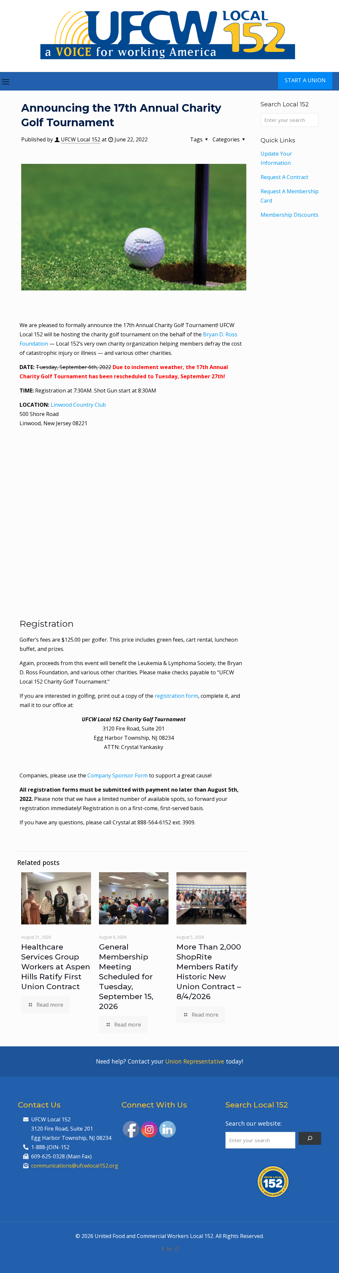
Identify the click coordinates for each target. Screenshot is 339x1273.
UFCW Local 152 (80, 139)
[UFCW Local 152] (169, 36)
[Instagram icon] (176, 1248)
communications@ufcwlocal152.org (74, 1165)
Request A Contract (284, 177)
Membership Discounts (289, 214)
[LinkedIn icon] (169, 1248)
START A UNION (305, 80)
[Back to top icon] (307, 1259)
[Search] (310, 1138)
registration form (176, 695)
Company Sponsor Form (117, 775)
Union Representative (194, 1061)
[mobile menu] (5, 81)
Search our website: (253, 1123)
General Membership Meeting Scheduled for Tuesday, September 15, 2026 (126, 976)
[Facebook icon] (162, 1248)
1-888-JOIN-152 (50, 1147)
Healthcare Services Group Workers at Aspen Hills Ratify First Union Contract (55, 966)
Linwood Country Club (78, 404)
